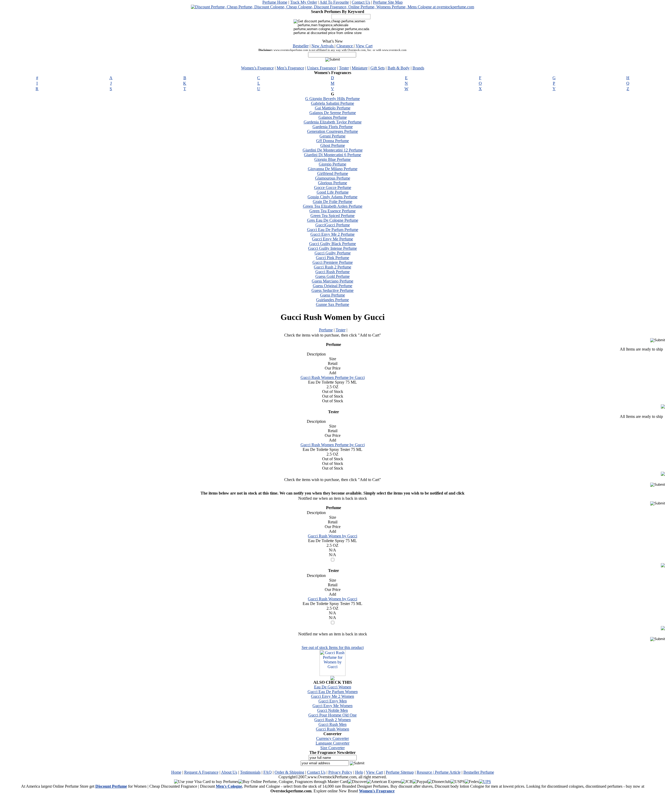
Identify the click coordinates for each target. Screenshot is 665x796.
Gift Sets (377, 68)
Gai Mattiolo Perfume (332, 108)
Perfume (326, 330)
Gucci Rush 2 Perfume (332, 267)
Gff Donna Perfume (332, 141)
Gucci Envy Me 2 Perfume (332, 234)
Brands (418, 68)
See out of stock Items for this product (333, 647)
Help (359, 772)
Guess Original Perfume (332, 286)
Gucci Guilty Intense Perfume (332, 248)
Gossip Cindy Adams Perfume (332, 197)
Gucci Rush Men (332, 724)
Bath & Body (399, 68)
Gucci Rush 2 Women (332, 720)
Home (176, 772)
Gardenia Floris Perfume (332, 126)
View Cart (364, 46)
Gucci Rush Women (332, 729)
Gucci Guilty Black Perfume (332, 243)
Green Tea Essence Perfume (332, 211)
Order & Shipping (289, 772)
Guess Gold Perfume (332, 276)
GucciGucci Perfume (332, 225)
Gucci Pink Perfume (332, 257)
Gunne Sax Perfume (332, 304)
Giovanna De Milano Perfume (332, 169)
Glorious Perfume (332, 183)
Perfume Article (448, 772)
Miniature (360, 68)
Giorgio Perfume (332, 164)
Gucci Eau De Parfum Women (333, 691)
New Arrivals (323, 46)
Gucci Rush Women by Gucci (332, 536)
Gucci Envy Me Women (332, 705)
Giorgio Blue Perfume (332, 159)
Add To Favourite (334, 2)
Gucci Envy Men (332, 701)
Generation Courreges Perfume (332, 131)
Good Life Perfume (333, 192)
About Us (229, 772)
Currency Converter (332, 738)
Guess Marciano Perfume (332, 281)
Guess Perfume (332, 295)
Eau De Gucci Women (332, 687)
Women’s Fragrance (257, 68)
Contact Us (361, 2)
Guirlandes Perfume (332, 300)
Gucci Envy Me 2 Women (332, 696)
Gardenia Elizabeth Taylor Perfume (333, 122)
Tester (344, 68)
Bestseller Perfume (478, 772)
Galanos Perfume (332, 117)
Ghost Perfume (332, 145)
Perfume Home (274, 2)
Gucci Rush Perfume (332, 271)
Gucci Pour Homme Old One (332, 715)
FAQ (267, 772)
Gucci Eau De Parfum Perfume (332, 229)
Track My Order (303, 2)
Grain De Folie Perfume (332, 201)
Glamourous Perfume (332, 178)
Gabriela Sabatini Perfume (332, 103)
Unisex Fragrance (321, 68)
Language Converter (332, 743)
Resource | (426, 772)
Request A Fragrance (201, 772)
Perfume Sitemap (400, 772)
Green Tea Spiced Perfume (332, 215)
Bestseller (301, 46)
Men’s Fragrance (290, 68)
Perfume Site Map (388, 2)
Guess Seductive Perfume (332, 290)
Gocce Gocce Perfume (332, 187)
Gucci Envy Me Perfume (332, 239)
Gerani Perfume (332, 136)
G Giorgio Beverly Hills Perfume (332, 98)
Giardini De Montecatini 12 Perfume (333, 150)
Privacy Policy (340, 772)
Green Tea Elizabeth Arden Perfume (332, 206)
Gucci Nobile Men (332, 710)
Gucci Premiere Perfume (332, 262)
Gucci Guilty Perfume (333, 253)
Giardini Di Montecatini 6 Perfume (332, 155)
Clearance (345, 46)
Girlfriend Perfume (332, 173)
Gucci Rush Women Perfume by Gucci (333, 377)
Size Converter (332, 748)
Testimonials (250, 772)
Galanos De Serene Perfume (332, 112)
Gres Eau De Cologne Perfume (332, 220)
